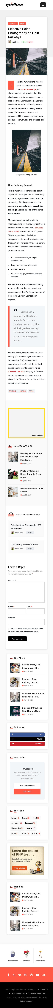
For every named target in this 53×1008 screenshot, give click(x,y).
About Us (44, 989)
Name (11, 606)
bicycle (31, 828)
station (23, 391)
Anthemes (17, 42)
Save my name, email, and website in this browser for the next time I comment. (25, 629)
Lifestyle (13, 24)
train (31, 391)
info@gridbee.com (37, 993)
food (36, 818)
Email (29, 606)
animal (36, 833)
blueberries (17, 828)
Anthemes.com (26, 1001)
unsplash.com (31, 175)
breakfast (30, 823)
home (25, 818)
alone (25, 833)
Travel (22, 24)
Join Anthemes (18, 993)
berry (14, 833)
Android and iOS (16, 372)
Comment (12, 580)
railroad (12, 391)
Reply (30, 533)
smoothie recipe (28, 89)
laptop (15, 818)
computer (16, 823)
